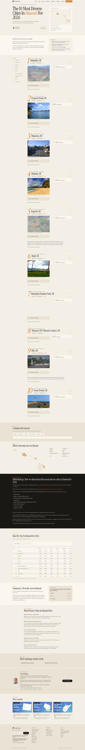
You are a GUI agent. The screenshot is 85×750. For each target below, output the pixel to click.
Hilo (49, 456)
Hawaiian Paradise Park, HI (42, 293)
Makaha (63, 450)
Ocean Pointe (64, 456)
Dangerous (53, 1)
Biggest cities (48, 729)
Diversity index (21, 434)
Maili (62, 451)
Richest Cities (34, 736)
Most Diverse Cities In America (51, 662)
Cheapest (47, 1)
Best (39, 1)
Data (28, 89)
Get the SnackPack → (67, 680)
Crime (30, 89)
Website (21, 689)
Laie (18, 576)
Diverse (17, 4)
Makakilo (50, 448)
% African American (32, 434)
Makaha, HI (36, 173)
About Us (63, 1)
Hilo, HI (34, 350)
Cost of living (34, 89)
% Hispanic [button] (64, 548)
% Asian (43, 434)
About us (62, 729)
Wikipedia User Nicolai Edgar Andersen (35, 195)
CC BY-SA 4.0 (44, 195)
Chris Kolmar (17, 27)
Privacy (62, 735)
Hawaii (21, 41)
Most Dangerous (35, 738)
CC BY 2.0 (39, 368)
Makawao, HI (36, 136)
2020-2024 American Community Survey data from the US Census (50, 489)
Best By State (34, 742)
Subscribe (26, 733)
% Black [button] (57, 548)
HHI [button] (45, 548)
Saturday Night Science (46, 485)
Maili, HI (35, 256)
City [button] (18, 548)
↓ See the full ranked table (54, 27)
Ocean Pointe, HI (40, 390)
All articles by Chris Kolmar (28, 689)
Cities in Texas (48, 732)
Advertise (62, 733)
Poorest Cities (34, 739)
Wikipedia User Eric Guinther (34, 119)
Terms (62, 736)
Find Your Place (69, 1)
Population (15, 434)
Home (14, 4)
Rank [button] (14, 548)
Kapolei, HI (36, 211)
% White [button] (51, 548)
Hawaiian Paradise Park (53, 453)
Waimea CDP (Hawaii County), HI (46, 330)
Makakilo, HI (35, 60)
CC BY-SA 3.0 (41, 157)
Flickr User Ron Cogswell (33, 368)
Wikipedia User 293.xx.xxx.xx (34, 157)
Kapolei (50, 451)
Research (58, 1)
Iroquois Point (64, 448)
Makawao (50, 450)
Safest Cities (34, 733)
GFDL (39, 119)
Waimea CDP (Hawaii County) (65, 454)
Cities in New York (49, 735)
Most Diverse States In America (27, 662)
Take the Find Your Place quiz (38, 689)
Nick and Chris (21, 742)
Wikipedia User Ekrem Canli (34, 408)
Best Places (33, 732)
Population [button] (39, 548)
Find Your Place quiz (39, 598)
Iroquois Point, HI (38, 98)
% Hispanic (38, 434)
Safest (43, 1)
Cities (36, 1)
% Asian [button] (70, 548)
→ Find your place (53, 30)
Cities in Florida (49, 733)
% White (26, 434)
